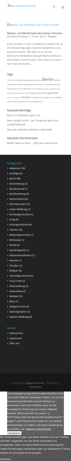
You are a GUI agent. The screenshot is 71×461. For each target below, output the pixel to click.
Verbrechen (15, 291)
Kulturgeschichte (50, 93)
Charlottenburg (50, 84)
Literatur (10, 97)
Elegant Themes (35, 383)
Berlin (47, 79)
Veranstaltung (17, 286)
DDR (58, 84)
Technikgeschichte (47, 97)
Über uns (14, 343)
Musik (12, 245)
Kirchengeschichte (33, 93)
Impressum (15, 338)
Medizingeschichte (19, 234)
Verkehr (58, 97)
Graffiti (10, 93)
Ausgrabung (28, 80)
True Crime (15, 280)
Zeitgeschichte (24, 101)
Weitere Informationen (38, 429)
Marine (17, 97)
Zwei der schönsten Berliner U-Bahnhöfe (29, 129)
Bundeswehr (39, 84)
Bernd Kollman (20, 36)
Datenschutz (16, 333)
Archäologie (17, 80)
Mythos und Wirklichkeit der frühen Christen (34, 33)
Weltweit (14, 296)
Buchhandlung (19, 84)
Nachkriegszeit (17, 250)
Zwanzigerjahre (36, 101)
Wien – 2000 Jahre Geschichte (41, 143)
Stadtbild (36, 97)
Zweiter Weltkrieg (19, 316)
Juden (22, 93)
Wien (12, 301)
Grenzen (16, 93)
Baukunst (38, 80)
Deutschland (12, 89)
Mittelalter (26, 97)
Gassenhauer (55, 89)
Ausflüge (14, 173)
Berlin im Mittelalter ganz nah (23, 115)
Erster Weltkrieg (37, 89)
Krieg (12, 219)
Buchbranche (16, 188)
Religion (52, 36)
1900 (9, 80)
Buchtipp (30, 84)
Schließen (5, 459)
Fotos (47, 89)
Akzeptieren (14, 433)
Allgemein (14, 168)
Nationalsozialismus (20, 255)
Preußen (14, 265)
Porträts (13, 260)
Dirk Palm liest (24, 89)
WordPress (35, 387)
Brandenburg (16, 183)
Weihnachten (12, 101)
